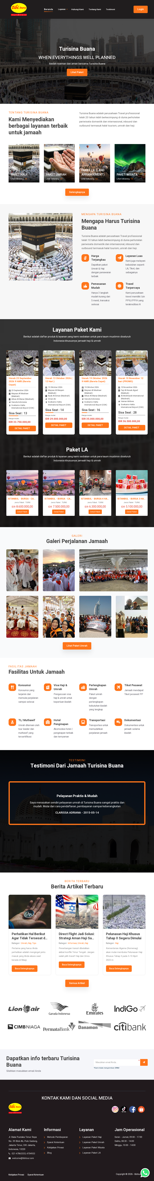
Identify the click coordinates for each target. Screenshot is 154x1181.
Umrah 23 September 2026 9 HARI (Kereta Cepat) (20, 381)
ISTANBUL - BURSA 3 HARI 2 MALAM (131, 498)
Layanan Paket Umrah (93, 1142)
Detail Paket (22, 511)
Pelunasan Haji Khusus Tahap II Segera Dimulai (123, 936)
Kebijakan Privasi (55, 1147)
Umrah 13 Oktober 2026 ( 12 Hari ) (58, 380)
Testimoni (110, 9)
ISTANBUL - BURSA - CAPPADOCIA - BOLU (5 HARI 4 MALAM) (59, 498)
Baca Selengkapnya (24, 968)
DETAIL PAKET (22, 428)
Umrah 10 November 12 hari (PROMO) (130, 380)
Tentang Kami (95, 9)
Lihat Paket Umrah (77, 646)
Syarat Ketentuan (55, 1142)
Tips (34, 943)
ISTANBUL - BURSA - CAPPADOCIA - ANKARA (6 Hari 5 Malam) (22, 498)
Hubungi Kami (77, 9)
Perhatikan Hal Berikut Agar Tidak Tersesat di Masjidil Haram (29, 936)
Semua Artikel (77, 983)
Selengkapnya (77, 192)
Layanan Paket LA (91, 1152)
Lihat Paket (77, 72)
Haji (29, 943)
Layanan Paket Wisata (93, 1147)
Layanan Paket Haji (92, 1137)
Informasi (72, 943)
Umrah (24, 943)
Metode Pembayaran (57, 1137)
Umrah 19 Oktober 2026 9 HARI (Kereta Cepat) (94, 380)
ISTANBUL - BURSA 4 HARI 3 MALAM (95, 498)
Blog (49, 1152)
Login (140, 9)
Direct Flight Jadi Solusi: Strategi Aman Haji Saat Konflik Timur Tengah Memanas (77, 936)
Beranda (48, 9)
